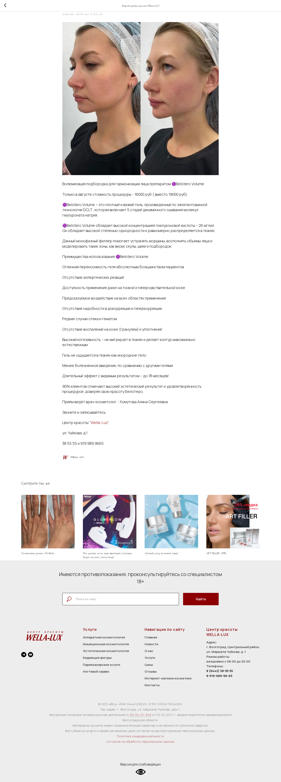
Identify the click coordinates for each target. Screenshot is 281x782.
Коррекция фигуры (97, 658)
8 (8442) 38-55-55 (219, 671)
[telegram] (23, 654)
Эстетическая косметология (106, 651)
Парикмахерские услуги (101, 665)
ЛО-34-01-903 (140, 715)
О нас (149, 651)
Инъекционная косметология (106, 644)
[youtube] (30, 654)
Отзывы (151, 671)
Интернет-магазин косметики (168, 678)
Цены (149, 665)
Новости (151, 644)
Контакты (152, 685)
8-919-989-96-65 (219, 676)
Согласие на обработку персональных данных (141, 741)
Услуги (150, 658)
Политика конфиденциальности (140, 736)
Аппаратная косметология (104, 637)
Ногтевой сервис (96, 671)
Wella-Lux (99, 422)
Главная (151, 637)
